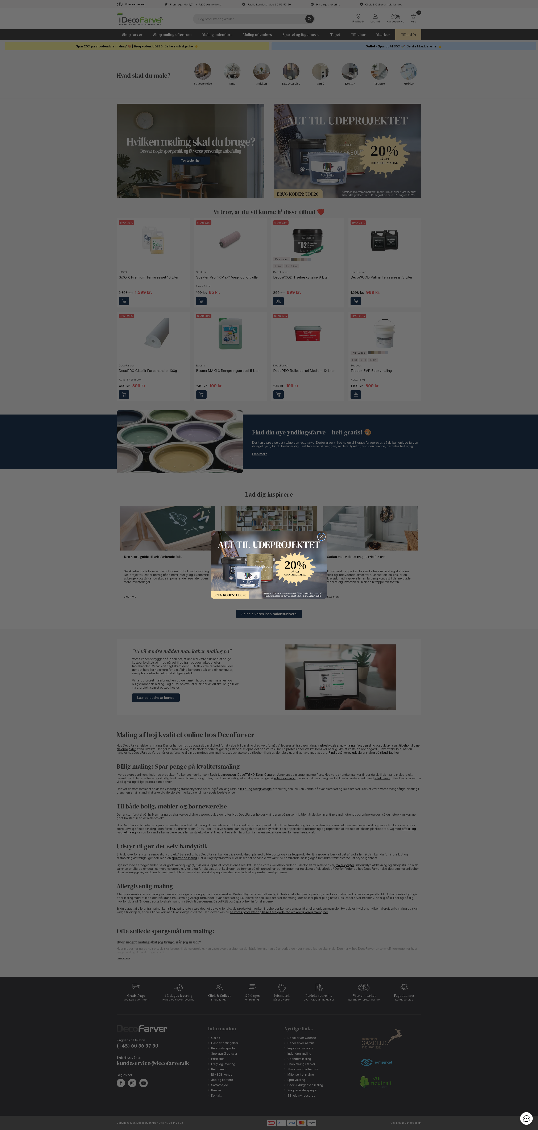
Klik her (269, 565)
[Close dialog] (321, 536)
